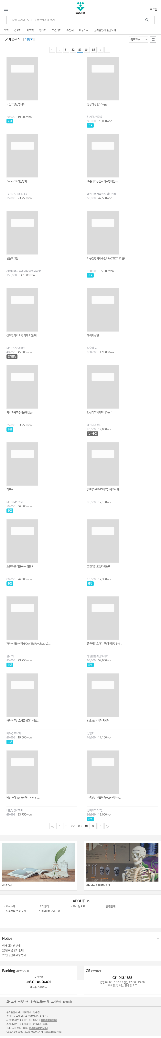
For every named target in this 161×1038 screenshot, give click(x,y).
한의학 (42, 30)
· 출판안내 (109, 906)
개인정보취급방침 (39, 1001)
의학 (6, 30)
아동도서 (84, 30)
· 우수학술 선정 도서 (15, 911)
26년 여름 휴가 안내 (13, 950)
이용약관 (23, 1001)
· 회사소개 (9, 906)
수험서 (70, 30)
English (67, 1001)
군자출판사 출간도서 (105, 30)
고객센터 (56, 1001)
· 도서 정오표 (78, 906)
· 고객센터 (43, 906)
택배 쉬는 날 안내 (11, 945)
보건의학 (56, 30)
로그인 (153, 9)
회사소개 (11, 1001)
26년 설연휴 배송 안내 (14, 955)
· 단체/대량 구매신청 (49, 911)
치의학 (30, 30)
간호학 (17, 30)
